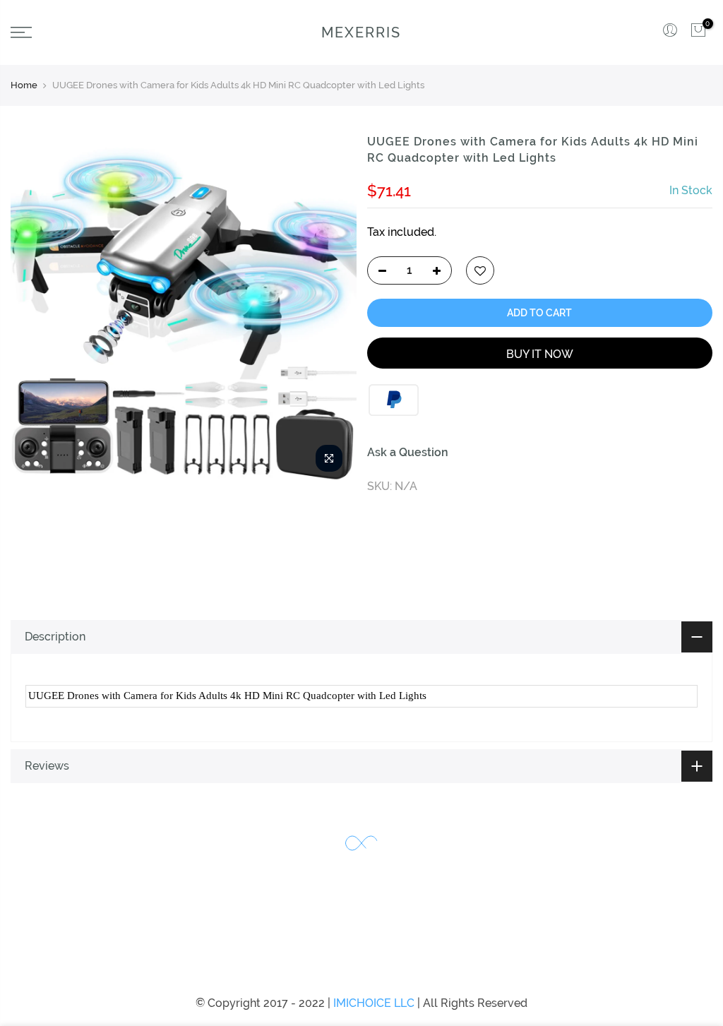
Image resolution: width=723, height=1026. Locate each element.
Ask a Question (407, 452)
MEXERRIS (361, 32)
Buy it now (539, 354)
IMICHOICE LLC (373, 1003)
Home (24, 85)
